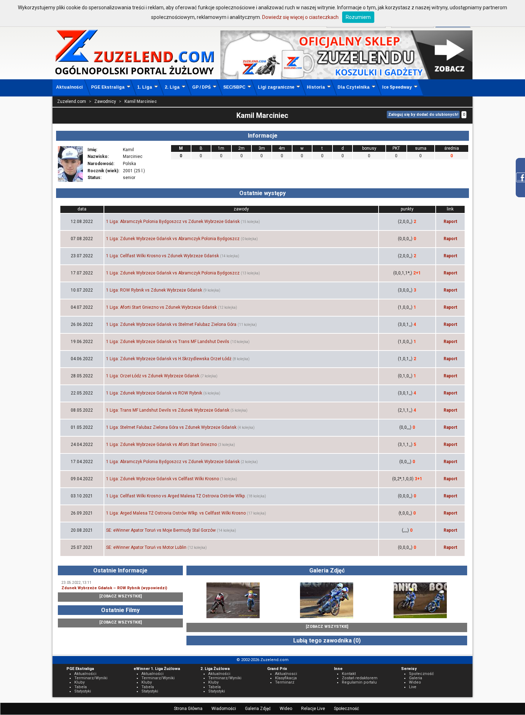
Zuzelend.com (71, 101)
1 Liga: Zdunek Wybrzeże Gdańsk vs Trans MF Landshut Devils (167, 341)
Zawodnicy (105, 101)
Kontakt (349, 673)
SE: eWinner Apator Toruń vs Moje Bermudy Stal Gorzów (161, 530)
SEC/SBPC (234, 87)
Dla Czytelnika (354, 87)
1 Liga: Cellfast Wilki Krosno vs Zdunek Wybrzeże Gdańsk (162, 255)
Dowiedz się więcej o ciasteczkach (300, 17)
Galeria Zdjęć (258, 708)
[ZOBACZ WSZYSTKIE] (120, 596)
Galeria (415, 678)
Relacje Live (313, 708)
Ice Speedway (397, 87)
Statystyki (82, 691)
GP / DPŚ (201, 87)
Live (412, 687)
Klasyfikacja (286, 678)
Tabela (80, 687)
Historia (316, 87)
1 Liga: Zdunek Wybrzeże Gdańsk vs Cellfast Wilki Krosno (162, 478)
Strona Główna (188, 708)
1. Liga (144, 87)
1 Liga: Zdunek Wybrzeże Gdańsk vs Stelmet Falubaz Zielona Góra (171, 324)
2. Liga (172, 87)
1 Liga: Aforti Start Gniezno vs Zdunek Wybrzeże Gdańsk (161, 307)
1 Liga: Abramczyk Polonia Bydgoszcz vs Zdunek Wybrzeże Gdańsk (173, 221)
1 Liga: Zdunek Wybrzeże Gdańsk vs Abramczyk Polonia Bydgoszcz (173, 238)
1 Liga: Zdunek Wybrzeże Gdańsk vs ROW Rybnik (154, 393)
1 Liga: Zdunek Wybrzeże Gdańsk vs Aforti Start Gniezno (161, 444)
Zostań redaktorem (360, 678)
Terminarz (284, 682)
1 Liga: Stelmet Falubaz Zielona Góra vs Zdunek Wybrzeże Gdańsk (171, 427)
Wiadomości (223, 708)
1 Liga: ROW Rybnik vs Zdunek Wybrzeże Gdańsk (154, 290)
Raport (450, 221)
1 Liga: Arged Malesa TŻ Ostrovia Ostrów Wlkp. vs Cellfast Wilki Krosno (176, 513)
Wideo (286, 708)
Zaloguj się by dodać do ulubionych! (423, 114)
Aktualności (69, 87)
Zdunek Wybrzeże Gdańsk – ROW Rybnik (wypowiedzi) (114, 588)
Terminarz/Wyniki (91, 678)
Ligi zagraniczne (276, 87)
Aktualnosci (286, 673)
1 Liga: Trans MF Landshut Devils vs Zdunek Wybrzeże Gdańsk (167, 410)
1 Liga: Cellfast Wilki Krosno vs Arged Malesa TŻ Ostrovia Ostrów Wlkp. (176, 495)
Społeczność (346, 708)
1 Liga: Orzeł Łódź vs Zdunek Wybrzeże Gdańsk (152, 375)
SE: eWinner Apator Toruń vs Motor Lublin (146, 547)
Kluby (79, 682)
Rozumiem (358, 17)
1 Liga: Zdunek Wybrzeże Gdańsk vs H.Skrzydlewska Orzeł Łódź (168, 358)
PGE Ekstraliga (108, 87)
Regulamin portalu (359, 682)
